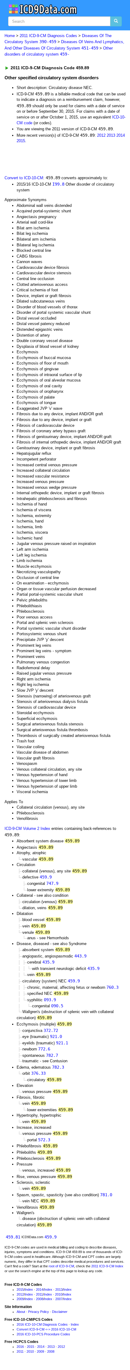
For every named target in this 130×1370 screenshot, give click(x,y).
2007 (59, 1299)
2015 (21, 141)
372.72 (51, 1030)
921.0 (56, 1036)
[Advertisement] (48, 158)
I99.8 (58, 184)
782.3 (58, 1067)
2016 (20, 1346)
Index (29, 1289)
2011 (39, 1294)
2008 (39, 1299)
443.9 (80, 956)
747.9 (52, 883)
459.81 (13, 1237)
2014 (120, 135)
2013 (111, 135)
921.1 (62, 1042)
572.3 (44, 1139)
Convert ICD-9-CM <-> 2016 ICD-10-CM (46, 1329)
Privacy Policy (38, 1311)
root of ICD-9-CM (61, 1266)
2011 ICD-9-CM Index (107, 1266)
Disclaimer (59, 1311)
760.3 (112, 987)
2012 (101, 135)
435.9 (48, 962)
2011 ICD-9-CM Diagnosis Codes (48, 35)
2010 (58, 1294)
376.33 (38, 1073)
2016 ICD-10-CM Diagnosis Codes (42, 1324)
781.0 (106, 1194)
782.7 (52, 1055)
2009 (20, 1299)
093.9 (50, 999)
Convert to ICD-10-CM (24, 178)
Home (10, 35)
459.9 (46, 877)
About (21, 1311)
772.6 (44, 1048)
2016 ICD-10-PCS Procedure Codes (43, 1334)
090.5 (57, 1005)
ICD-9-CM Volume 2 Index (27, 828)
